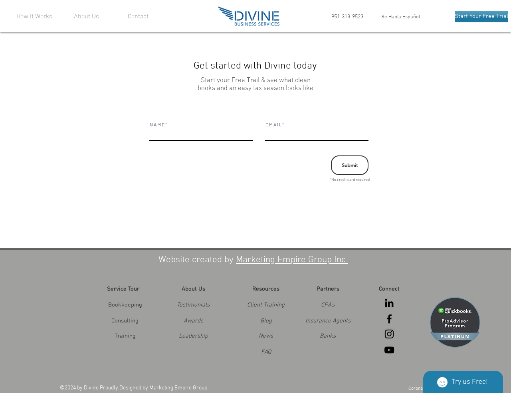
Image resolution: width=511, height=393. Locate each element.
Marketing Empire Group (178, 388)
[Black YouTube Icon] (389, 350)
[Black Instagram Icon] (389, 334)
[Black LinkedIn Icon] (389, 303)
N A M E (157, 125)
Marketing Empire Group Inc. (292, 259)
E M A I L (273, 125)
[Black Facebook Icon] (389, 319)
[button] (193, 321)
